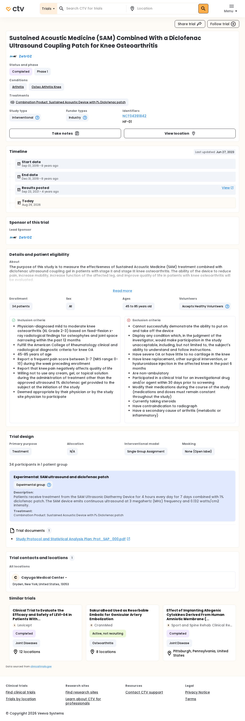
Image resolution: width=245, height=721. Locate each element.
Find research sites (82, 692)
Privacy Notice (197, 692)
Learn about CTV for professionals (83, 701)
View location (177, 133)
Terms (190, 699)
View (226, 188)
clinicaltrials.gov (40, 666)
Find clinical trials (20, 692)
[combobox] (94, 8)
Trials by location (21, 699)
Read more (122, 291)
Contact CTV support (144, 692)
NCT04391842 (134, 116)
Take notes (62, 133)
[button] (18, 87)
